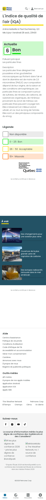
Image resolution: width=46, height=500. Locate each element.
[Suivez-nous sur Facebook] (6, 424)
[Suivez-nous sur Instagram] (12, 424)
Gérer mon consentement (14, 354)
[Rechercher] (26, 8)
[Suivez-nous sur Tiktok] (25, 424)
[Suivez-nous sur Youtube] (18, 424)
